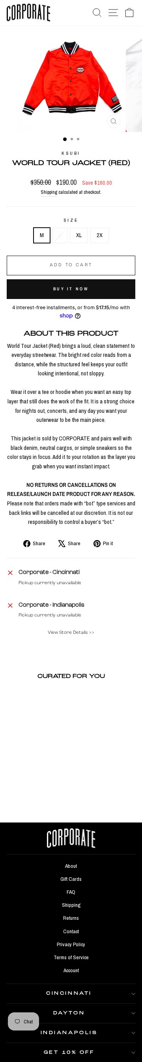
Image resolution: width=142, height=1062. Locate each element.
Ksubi (71, 153)
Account (71, 970)
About (71, 865)
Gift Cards (71, 878)
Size (71, 220)
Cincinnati (69, 993)
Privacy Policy (71, 944)
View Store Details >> (71, 632)
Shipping (49, 192)
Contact (71, 931)
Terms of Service (71, 957)
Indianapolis (69, 1032)
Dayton (69, 1013)
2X (100, 235)
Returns (71, 917)
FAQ (71, 891)
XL (79, 235)
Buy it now (71, 288)
